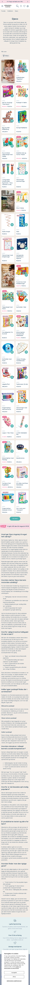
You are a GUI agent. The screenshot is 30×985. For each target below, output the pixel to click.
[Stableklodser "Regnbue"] (22, 66)
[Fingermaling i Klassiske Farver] (7, 497)
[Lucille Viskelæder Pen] (22, 421)
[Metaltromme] (22, 447)
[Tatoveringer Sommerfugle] (22, 168)
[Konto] (21, 6)
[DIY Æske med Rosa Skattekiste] (22, 472)
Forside (3, 11)
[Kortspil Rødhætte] (22, 116)
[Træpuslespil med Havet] (7, 296)
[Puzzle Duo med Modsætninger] (22, 270)
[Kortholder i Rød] (22, 296)
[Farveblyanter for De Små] (7, 321)
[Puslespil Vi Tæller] (22, 91)
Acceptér (14, 972)
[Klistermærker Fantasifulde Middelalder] (22, 321)
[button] (2, 2)
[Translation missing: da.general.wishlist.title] (24, 6)
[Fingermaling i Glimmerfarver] (7, 396)
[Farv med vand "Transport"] (22, 497)
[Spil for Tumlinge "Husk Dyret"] (7, 91)
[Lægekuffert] (7, 373)
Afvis (14, 976)
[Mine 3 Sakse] (22, 197)
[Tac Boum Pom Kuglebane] (7, 472)
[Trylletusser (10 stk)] (22, 373)
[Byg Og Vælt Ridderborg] (7, 116)
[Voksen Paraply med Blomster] (22, 348)
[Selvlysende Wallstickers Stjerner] (22, 244)
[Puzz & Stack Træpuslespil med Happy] (7, 141)
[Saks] (22, 220)
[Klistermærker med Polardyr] (7, 447)
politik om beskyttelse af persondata (12, 967)
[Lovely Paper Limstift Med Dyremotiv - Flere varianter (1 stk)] (7, 168)
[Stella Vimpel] (7, 220)
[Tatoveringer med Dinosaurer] (22, 396)
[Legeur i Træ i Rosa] (7, 421)
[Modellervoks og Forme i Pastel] (22, 141)
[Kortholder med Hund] (7, 348)
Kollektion (10, 11)
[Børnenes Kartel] (26, 526)
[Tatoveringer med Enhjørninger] (7, 244)
